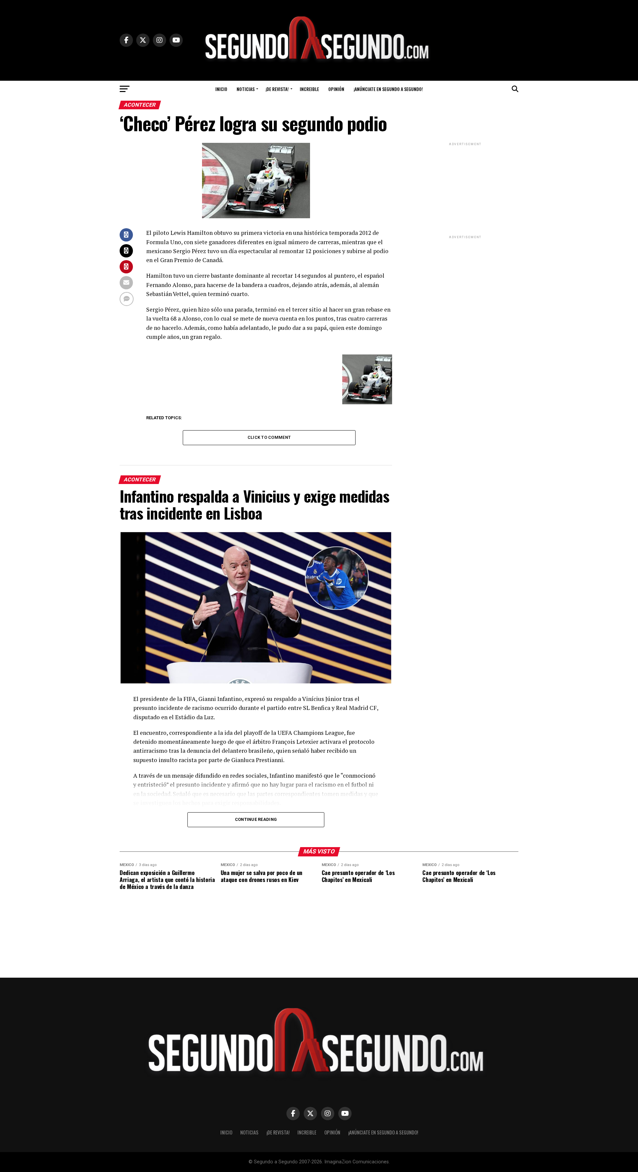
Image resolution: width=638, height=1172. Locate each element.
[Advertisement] (465, 188)
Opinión (336, 88)
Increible (309, 88)
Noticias (246, 88)
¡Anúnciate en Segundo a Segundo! (388, 88)
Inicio (221, 88)
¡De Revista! (277, 88)
